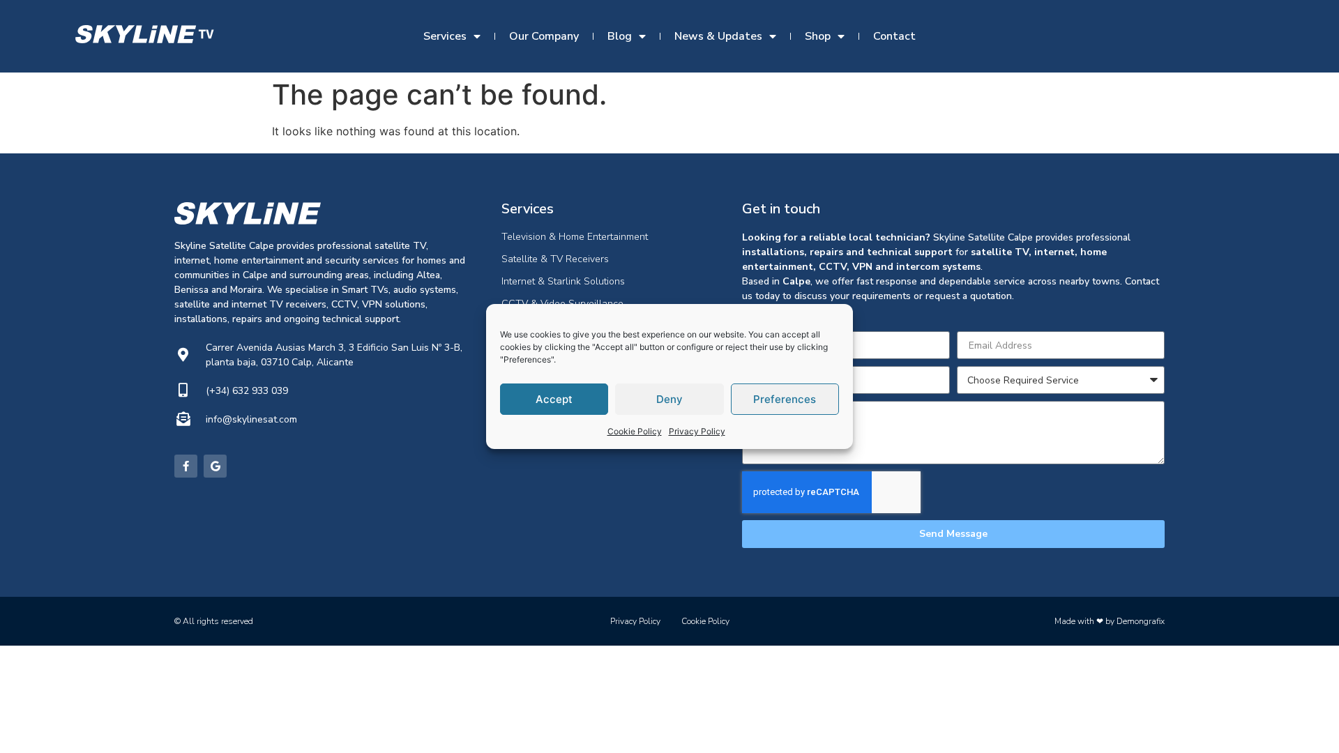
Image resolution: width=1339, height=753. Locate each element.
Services (445, 36)
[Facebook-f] (185, 466)
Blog (619, 36)
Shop (818, 36)
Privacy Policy (697, 431)
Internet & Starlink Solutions (563, 281)
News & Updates (718, 36)
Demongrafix (1141, 621)
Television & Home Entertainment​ (574, 236)
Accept (554, 399)
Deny (669, 399)
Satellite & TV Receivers (555, 259)
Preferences (784, 399)
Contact (894, 36)
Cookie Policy (634, 431)
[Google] (215, 466)
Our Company (544, 36)
